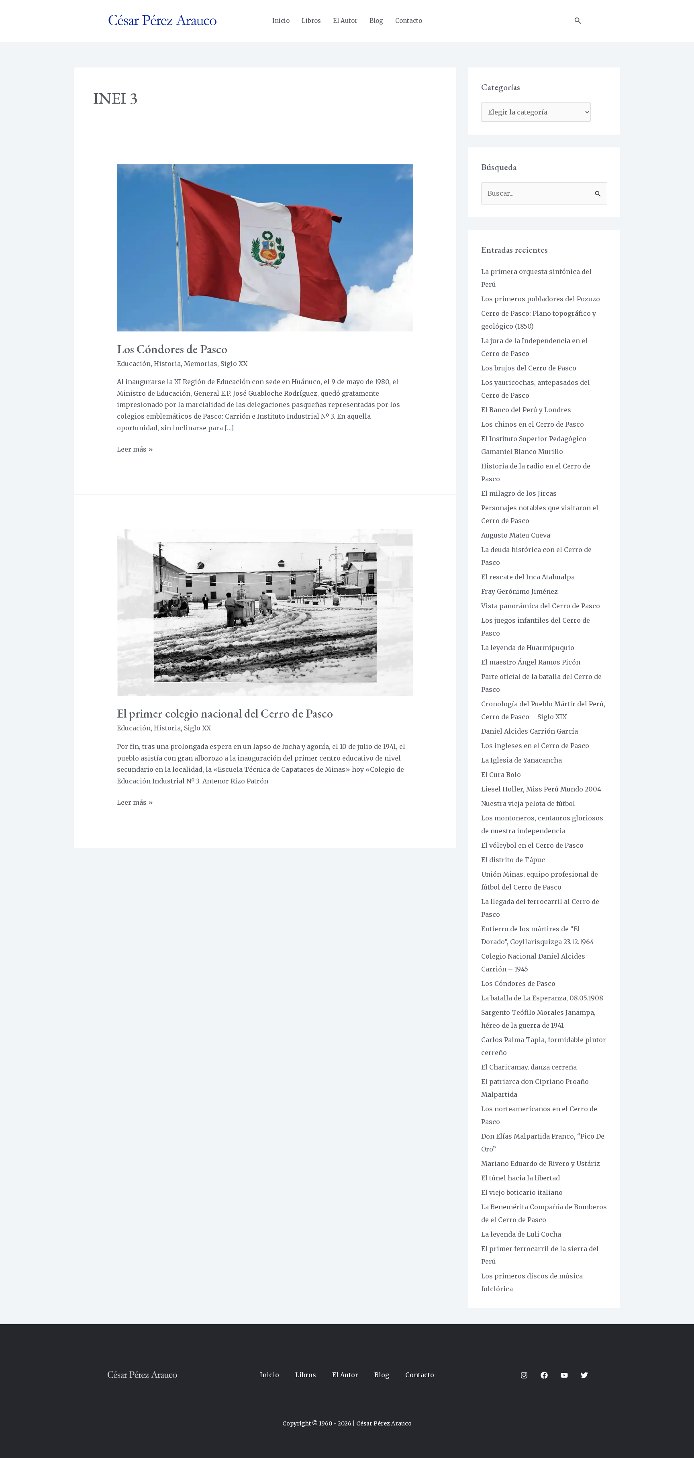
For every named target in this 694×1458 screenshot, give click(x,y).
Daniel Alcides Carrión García (529, 731)
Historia (167, 364)
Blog (376, 21)
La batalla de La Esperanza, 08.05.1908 (542, 998)
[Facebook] (544, 1375)
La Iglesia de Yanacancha (521, 760)
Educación (134, 364)
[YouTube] (564, 1375)
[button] (578, 21)
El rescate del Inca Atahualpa (528, 577)
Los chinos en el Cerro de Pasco (532, 424)
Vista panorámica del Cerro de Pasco (540, 606)
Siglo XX (233, 364)
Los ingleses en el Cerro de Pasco (535, 746)
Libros (311, 21)
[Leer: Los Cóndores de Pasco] (265, 247)
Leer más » (135, 448)
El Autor (345, 21)
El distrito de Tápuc (513, 860)
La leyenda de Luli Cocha (521, 1234)
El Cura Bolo (501, 775)
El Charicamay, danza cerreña (529, 1067)
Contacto (408, 21)
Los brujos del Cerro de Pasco (528, 368)
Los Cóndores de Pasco (172, 349)
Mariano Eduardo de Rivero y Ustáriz (540, 1163)
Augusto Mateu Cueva (515, 535)
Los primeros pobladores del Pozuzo (540, 299)
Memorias (200, 364)
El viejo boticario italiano (522, 1192)
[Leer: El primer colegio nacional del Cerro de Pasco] (265, 612)
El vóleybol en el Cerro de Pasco (532, 845)
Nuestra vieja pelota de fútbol (528, 804)
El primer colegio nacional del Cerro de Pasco (225, 713)
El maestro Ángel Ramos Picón (530, 662)
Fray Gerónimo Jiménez (519, 591)
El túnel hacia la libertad (520, 1178)
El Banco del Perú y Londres (526, 410)
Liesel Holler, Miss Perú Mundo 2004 (541, 789)
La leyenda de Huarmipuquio (527, 648)
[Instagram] (524, 1375)
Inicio (281, 21)
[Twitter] (584, 1375)
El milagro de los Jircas (519, 493)
